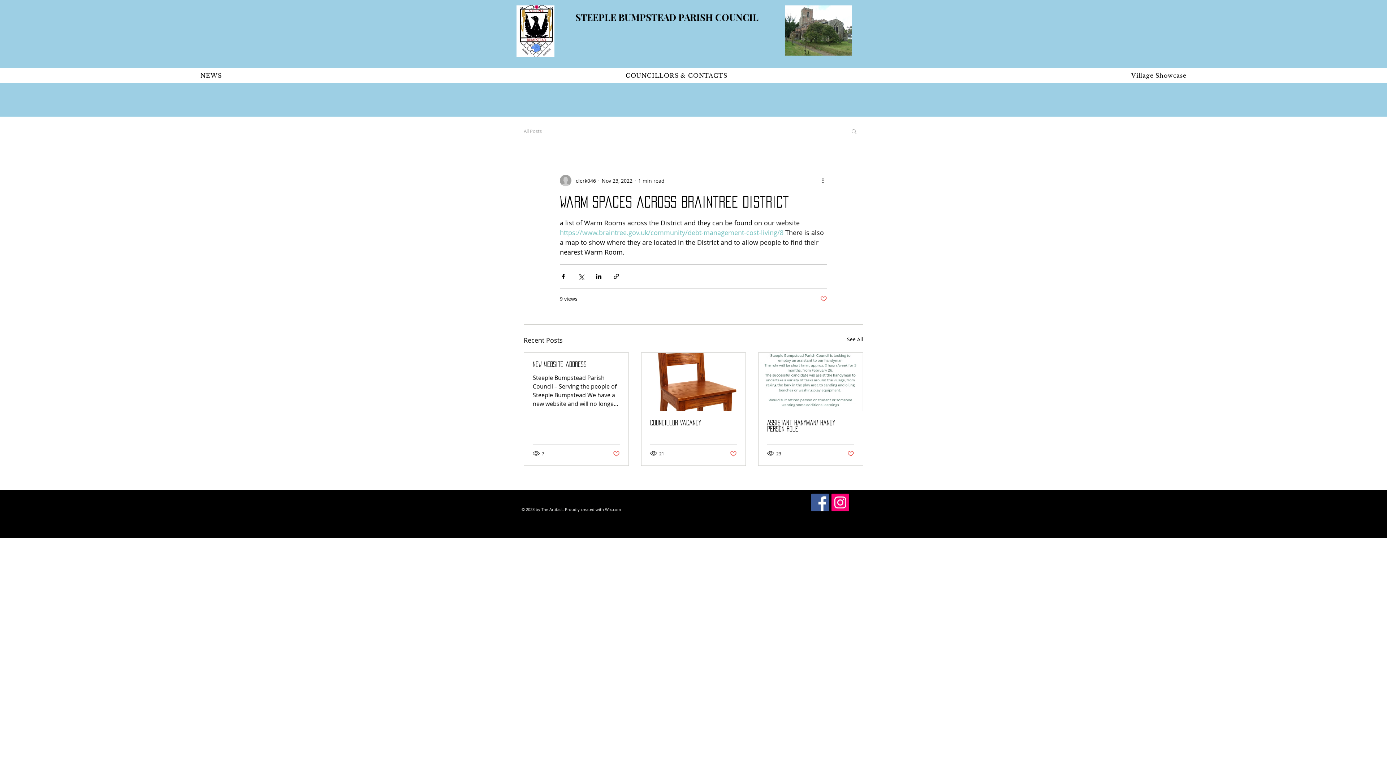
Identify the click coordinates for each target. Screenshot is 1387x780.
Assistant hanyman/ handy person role (801, 426)
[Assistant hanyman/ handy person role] (811, 382)
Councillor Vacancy (675, 422)
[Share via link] (616, 276)
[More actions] (822, 180)
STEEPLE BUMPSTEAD (626, 17)
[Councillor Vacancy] (693, 382)
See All (855, 339)
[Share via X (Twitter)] (581, 276)
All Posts (533, 131)
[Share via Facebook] (563, 276)
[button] (854, 131)
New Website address (560, 364)
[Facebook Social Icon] (820, 502)
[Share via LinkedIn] (598, 276)
